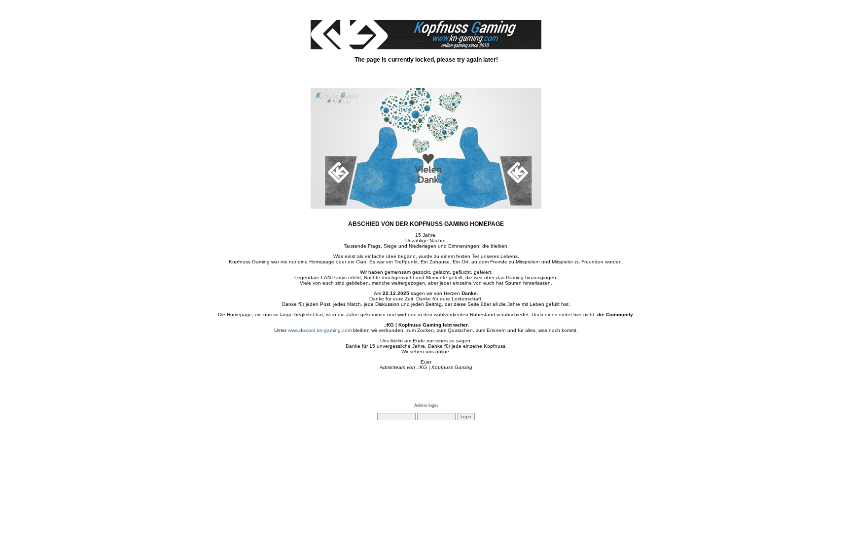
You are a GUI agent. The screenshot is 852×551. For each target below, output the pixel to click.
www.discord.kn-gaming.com (320, 330)
